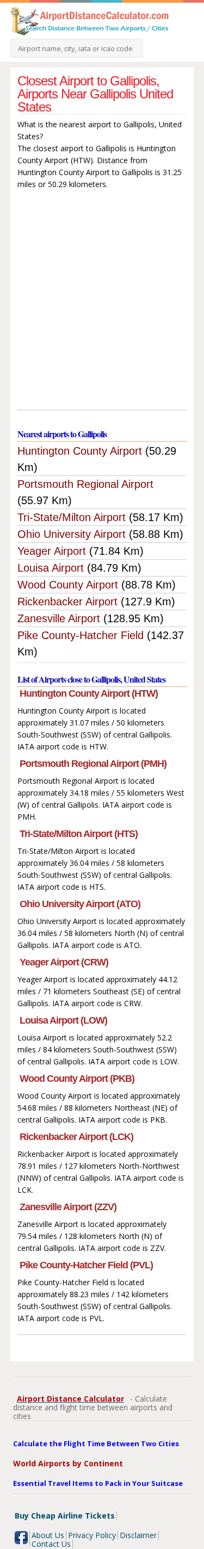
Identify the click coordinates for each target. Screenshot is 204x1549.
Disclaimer (138, 1535)
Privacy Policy (92, 1535)
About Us (48, 1535)
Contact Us (51, 1544)
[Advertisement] (102, 302)
